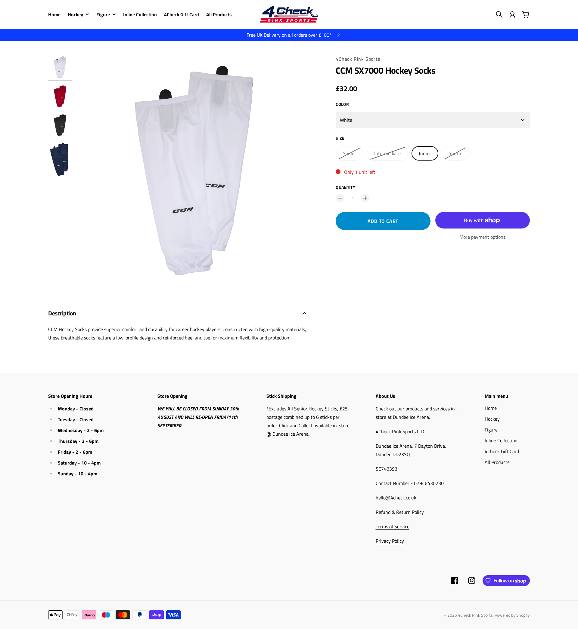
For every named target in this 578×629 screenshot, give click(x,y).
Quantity (345, 187)
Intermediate (387, 153)
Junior (425, 153)
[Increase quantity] (365, 198)
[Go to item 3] (60, 125)
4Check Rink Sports (358, 59)
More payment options (482, 237)
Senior (349, 153)
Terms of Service (392, 526)
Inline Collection (501, 440)
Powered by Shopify (512, 615)
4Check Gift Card (502, 451)
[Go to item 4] (60, 159)
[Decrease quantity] (340, 198)
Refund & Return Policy (400, 512)
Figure (491, 429)
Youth (455, 153)
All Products (497, 462)
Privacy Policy (390, 541)
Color (342, 104)
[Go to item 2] (60, 96)
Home (491, 408)
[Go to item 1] (60, 67)
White (346, 120)
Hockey (492, 418)
